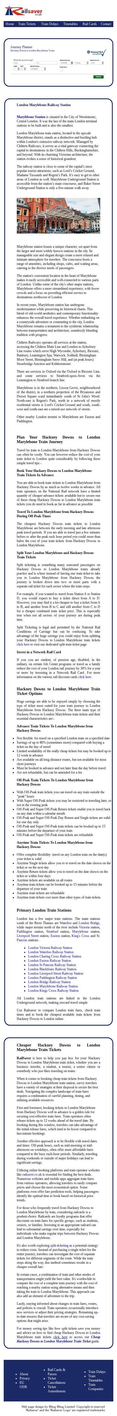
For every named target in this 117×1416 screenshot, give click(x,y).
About (24, 1374)
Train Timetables (95, 1378)
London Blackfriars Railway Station (52, 969)
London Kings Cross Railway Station (53, 991)
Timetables (70, 24)
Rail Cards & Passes (56, 1372)
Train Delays (49, 24)
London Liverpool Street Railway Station (55, 973)
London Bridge (89, 923)
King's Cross (80, 936)
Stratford (52, 932)
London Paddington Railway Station (52, 978)
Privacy (25, 1378)
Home (10, 24)
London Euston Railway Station (49, 961)
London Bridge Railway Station (49, 982)
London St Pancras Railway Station (52, 965)
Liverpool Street (28, 936)
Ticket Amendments (57, 1389)
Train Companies (95, 1387)
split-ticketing (59, 1245)
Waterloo (66, 923)
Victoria (84, 927)
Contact (106, 24)
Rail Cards (90, 24)
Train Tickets (27, 24)
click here (23, 644)
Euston (55, 936)
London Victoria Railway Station (50, 948)
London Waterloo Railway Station (51, 952)
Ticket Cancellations (57, 1380)
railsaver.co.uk (32, 1174)
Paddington (24, 932)
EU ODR (23, 1385)
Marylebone (80, 932)
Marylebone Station (31, 117)
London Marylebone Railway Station (53, 986)
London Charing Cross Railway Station (54, 956)
